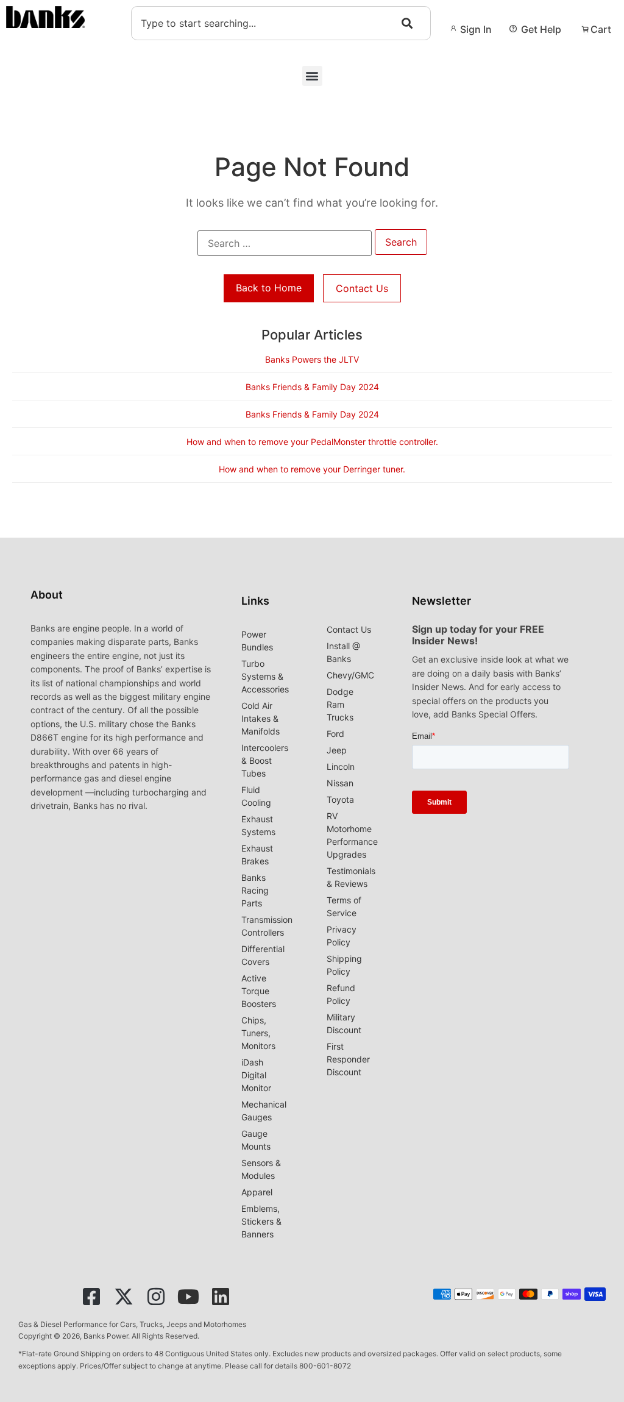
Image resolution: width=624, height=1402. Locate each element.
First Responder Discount (348, 1059)
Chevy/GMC (350, 675)
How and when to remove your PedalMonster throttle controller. (312, 441)
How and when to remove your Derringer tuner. (312, 469)
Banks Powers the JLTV (312, 359)
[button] (312, 76)
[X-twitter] (123, 1296)
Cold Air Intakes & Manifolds (260, 718)
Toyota (340, 799)
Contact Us (362, 288)
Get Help (541, 29)
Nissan (340, 783)
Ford (335, 733)
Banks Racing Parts (255, 890)
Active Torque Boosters (258, 991)
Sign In (476, 29)
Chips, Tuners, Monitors (258, 1033)
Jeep (337, 750)
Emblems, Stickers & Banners (261, 1221)
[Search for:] (284, 243)
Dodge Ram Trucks (340, 704)
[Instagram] (156, 1296)
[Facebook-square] (91, 1296)
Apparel (256, 1192)
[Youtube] (188, 1296)
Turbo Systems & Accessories (265, 676)
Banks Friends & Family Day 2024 (312, 387)
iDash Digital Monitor (256, 1075)
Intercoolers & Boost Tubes (264, 760)
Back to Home (269, 288)
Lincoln (341, 766)
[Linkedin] (220, 1296)
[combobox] (281, 23)
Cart (600, 29)
